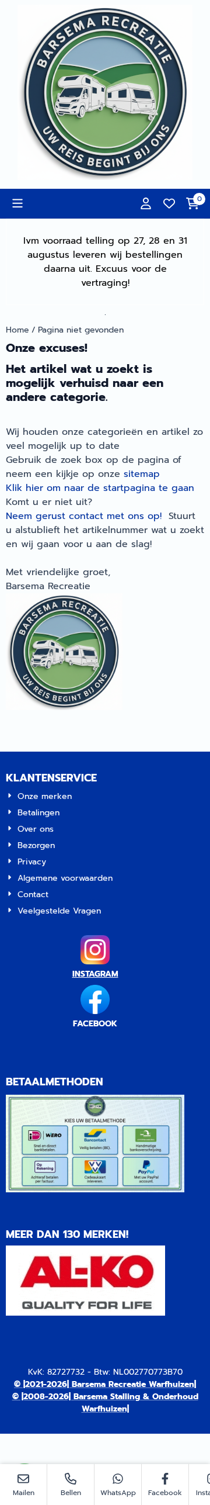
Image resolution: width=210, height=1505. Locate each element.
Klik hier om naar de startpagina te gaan (100, 488)
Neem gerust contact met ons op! (84, 516)
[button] (17, 203)
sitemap (142, 474)
